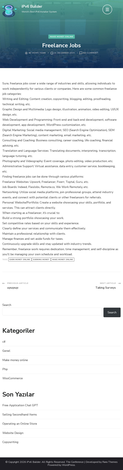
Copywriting (10, 442)
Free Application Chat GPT (20, 405)
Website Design (12, 433)
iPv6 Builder (32, 6)
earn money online (20, 259)
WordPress (68, 465)
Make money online (61, 36)
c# (3, 342)
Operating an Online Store (19, 424)
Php (5, 369)
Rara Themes (110, 462)
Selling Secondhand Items (19, 414)
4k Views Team (37, 53)
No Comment (90, 53)
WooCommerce (12, 378)
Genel (6, 351)
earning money (41, 259)
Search (6, 305)
